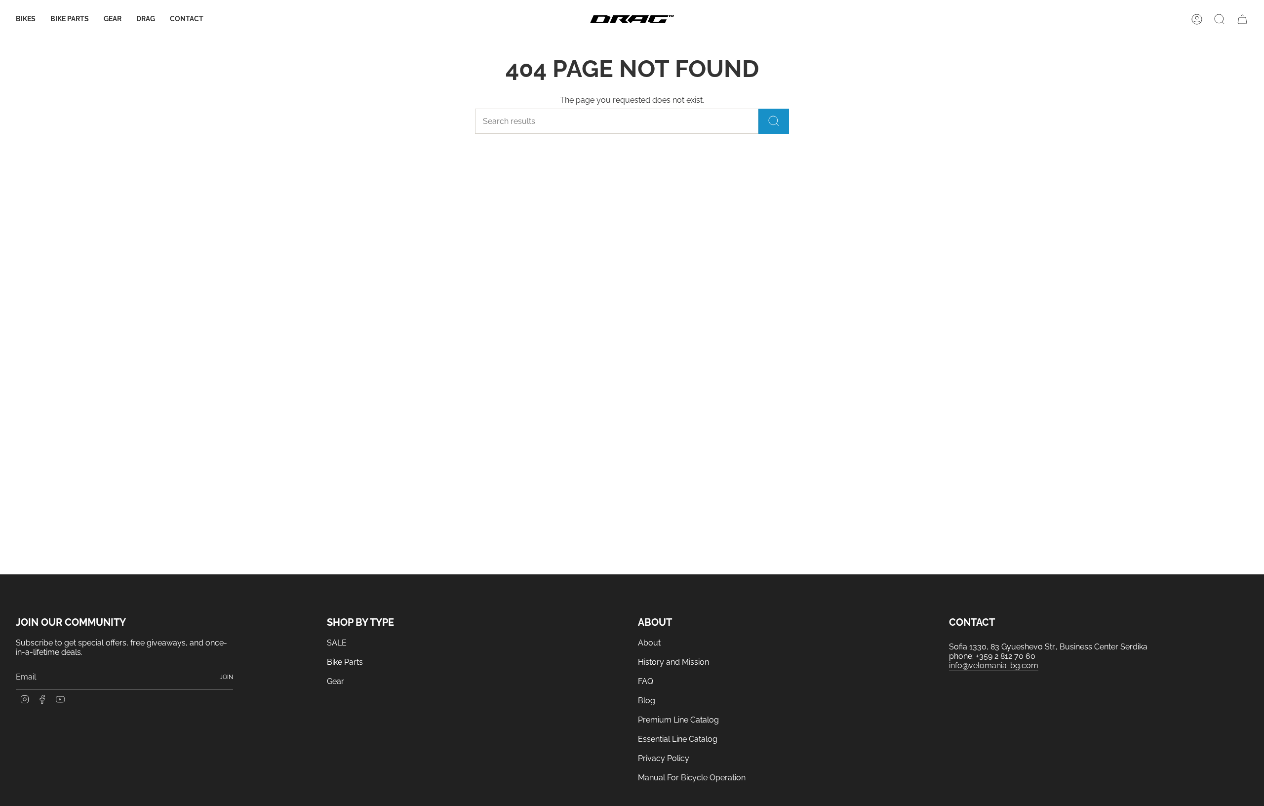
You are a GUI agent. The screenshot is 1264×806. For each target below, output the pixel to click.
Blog (646, 700)
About (649, 642)
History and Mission (673, 662)
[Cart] (1242, 19)
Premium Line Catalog (678, 720)
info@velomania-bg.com (993, 665)
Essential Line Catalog (677, 739)
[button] (25, 19)
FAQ (645, 681)
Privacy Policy (663, 758)
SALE (337, 642)
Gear (335, 681)
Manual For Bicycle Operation (692, 777)
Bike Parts (345, 662)
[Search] (773, 121)
